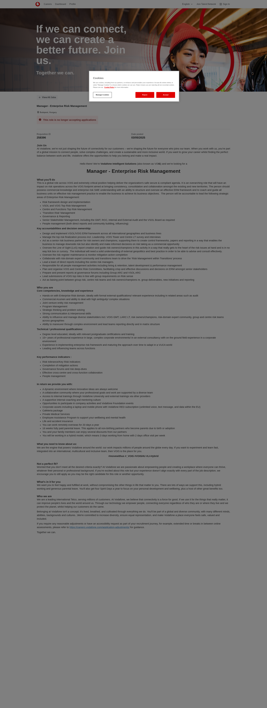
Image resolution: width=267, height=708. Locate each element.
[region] (134, 86)
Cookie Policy (109, 87)
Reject (144, 95)
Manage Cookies (102, 95)
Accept (166, 95)
